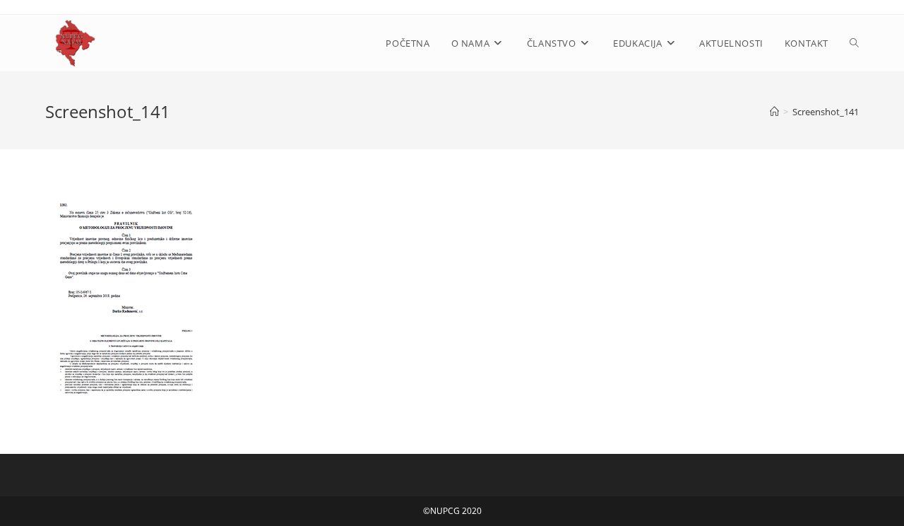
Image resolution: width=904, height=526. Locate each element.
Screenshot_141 (825, 111)
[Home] (774, 111)
